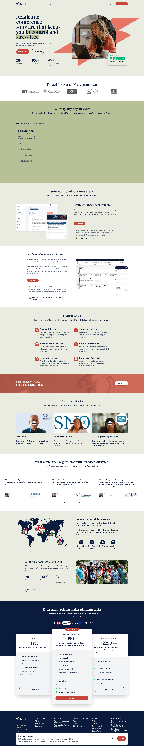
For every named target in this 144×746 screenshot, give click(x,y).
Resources (68, 4)
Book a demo (121, 4)
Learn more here (72, 741)
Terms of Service (97, 726)
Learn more (80, 224)
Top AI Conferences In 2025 (118, 721)
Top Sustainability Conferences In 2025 (118, 725)
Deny (112, 738)
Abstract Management (23, 123)
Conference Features (40, 123)
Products (40, 4)
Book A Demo (39, 723)
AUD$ (86, 623)
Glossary (95, 723)
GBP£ (54, 623)
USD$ (65, 623)
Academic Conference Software (61, 725)
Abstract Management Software (61, 721)
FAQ (93, 721)
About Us (76, 721)
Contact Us (39, 726)
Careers (75, 723)
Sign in (111, 4)
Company (58, 4)
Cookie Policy (96, 731)
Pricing (49, 4)
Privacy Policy (96, 728)
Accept (121, 738)
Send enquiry (37, 52)
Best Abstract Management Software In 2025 (119, 730)
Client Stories (77, 726)
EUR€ (76, 623)
